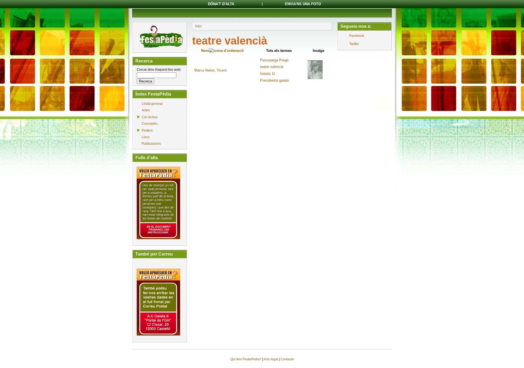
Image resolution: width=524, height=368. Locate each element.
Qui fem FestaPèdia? (245, 359)
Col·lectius (149, 117)
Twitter (354, 44)
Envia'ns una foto (303, 4)
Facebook (356, 36)
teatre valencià (271, 67)
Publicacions (151, 144)
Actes (146, 110)
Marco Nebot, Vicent (210, 70)
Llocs (146, 137)
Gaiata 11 (267, 74)
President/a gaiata (274, 80)
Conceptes (150, 124)
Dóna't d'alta (221, 4)
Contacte (287, 359)
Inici (198, 26)
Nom (205, 51)
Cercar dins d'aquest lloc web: (159, 70)
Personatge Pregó (274, 60)
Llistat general (152, 104)
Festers (147, 130)
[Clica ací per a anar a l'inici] (161, 48)
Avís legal (271, 359)
